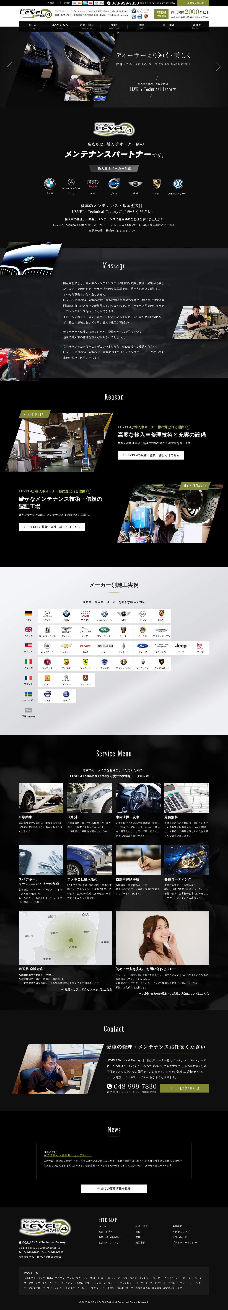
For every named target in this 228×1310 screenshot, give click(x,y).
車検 (138, 1237)
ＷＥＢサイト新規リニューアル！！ (68, 1155)
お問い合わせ (179, 1237)
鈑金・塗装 (142, 1226)
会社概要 (177, 1226)
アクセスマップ (181, 1231)
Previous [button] (9, 67)
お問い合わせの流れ (110, 1237)
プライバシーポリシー (184, 1242)
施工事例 (140, 1242)
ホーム (102, 1226)
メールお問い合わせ (193, 3)
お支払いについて (108, 1242)
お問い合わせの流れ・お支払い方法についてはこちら (175, 993)
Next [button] (218, 67)
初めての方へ (106, 1231)
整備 (138, 1231)
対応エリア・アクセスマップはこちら (88, 989)
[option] (114, 67)
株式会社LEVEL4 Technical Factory (107, 1302)
